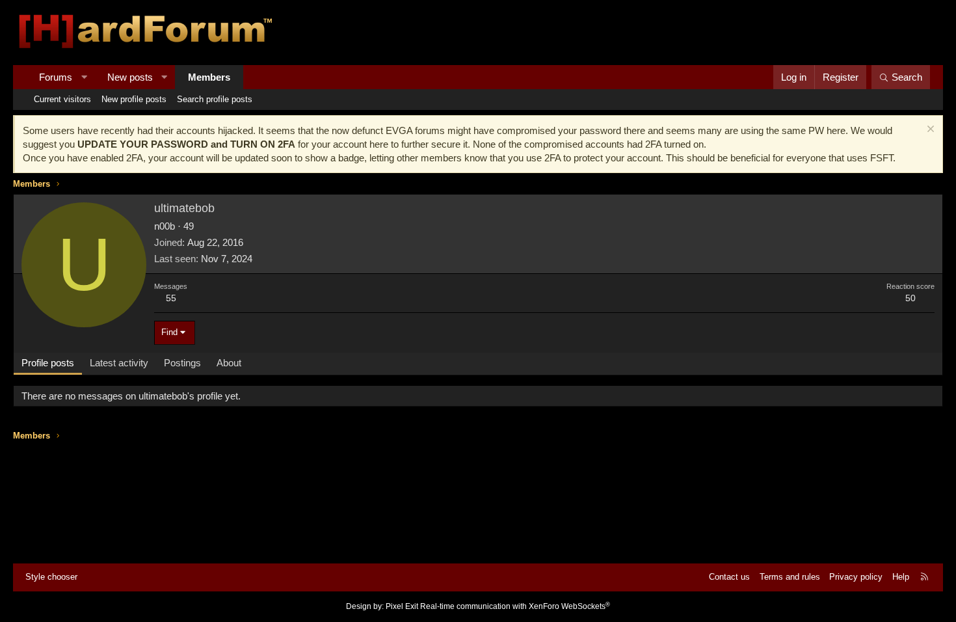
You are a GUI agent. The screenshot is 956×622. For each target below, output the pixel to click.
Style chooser (51, 577)
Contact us (729, 577)
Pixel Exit (402, 606)
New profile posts (133, 99)
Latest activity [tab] (119, 362)
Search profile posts (214, 99)
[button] (84, 77)
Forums (55, 77)
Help (900, 577)
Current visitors (62, 99)
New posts (130, 77)
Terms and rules (790, 577)
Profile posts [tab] (47, 362)
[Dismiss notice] (929, 130)
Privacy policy (856, 577)
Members (209, 77)
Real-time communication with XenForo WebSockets (515, 606)
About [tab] (229, 362)
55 (171, 298)
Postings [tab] (182, 362)
